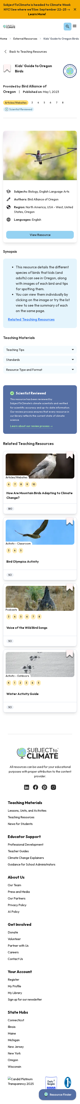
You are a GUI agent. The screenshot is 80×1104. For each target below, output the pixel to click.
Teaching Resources (21, 817)
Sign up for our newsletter (25, 999)
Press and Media (19, 892)
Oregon (13, 1060)
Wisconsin (14, 1066)
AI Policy (13, 912)
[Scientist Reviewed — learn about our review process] (70, 71)
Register (13, 979)
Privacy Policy (17, 905)
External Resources (25, 38)
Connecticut (16, 1020)
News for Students (20, 824)
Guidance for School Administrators (31, 864)
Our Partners (16, 898)
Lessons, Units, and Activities (27, 810)
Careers (13, 952)
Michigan (14, 1040)
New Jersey (16, 1047)
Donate (13, 932)
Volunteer (14, 939)
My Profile (14, 986)
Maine (12, 1033)
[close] (74, 9)
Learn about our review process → (31, 426)
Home (3, 38)
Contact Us (15, 959)
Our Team (14, 885)
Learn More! (37, 14)
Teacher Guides (18, 851)
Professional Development (25, 844)
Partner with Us (18, 945)
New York (14, 1053)
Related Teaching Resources (31, 319)
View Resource (40, 235)
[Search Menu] (67, 26)
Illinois (12, 1027)
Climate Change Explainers (26, 858)
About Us (16, 877)
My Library (15, 993)
